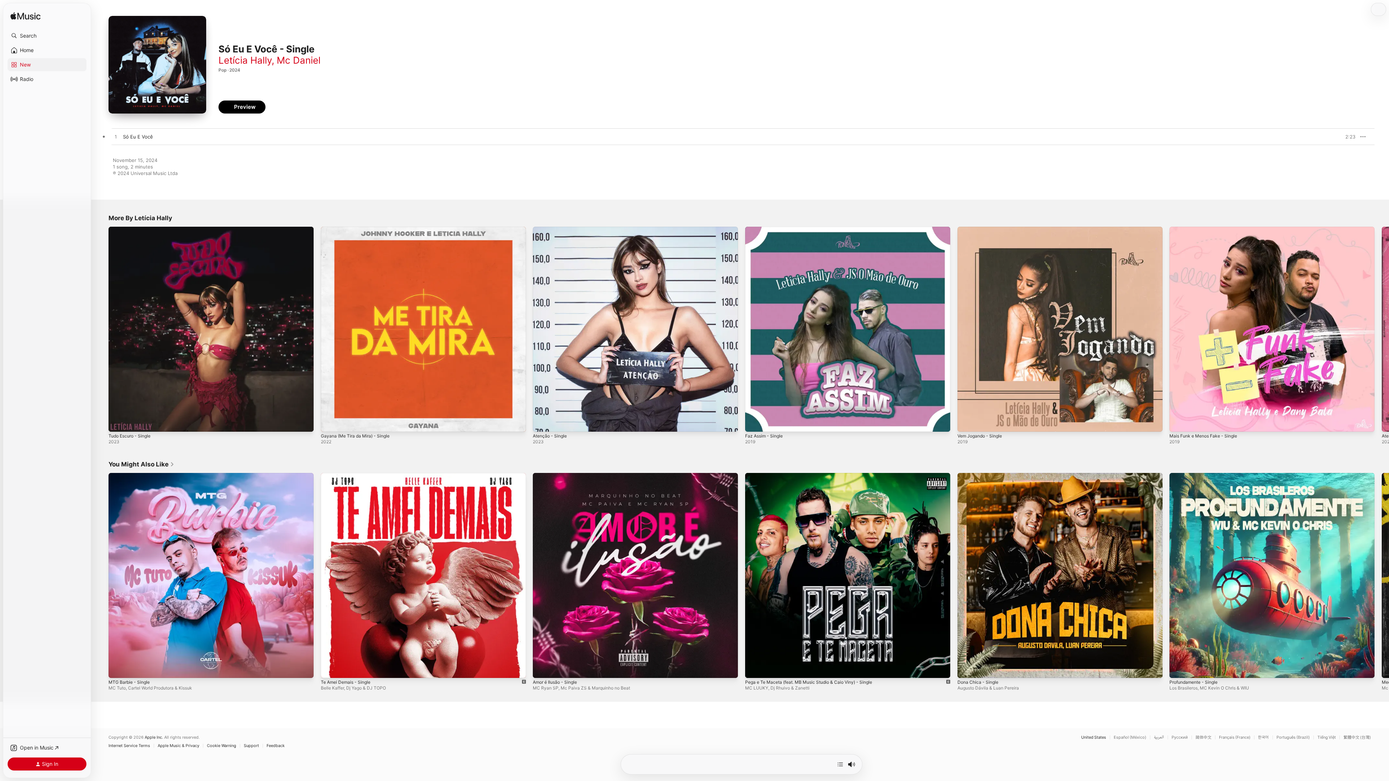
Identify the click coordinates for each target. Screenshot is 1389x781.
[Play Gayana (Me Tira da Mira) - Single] (329, 422)
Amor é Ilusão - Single (557, 476)
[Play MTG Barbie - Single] (117, 668)
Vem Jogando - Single (982, 229)
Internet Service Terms (129, 746)
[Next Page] (1382, 329)
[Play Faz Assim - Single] (754, 422)
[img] (25, 16)
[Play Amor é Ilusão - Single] (541, 668)
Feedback (276, 746)
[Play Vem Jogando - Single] (966, 422)
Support (251, 746)
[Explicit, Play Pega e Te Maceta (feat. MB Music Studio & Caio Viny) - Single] (754, 668)
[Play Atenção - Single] (541, 422)
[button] (47, 36)
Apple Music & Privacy (178, 746)
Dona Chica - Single (979, 476)
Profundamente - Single (1196, 476)
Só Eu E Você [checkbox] (138, 137)
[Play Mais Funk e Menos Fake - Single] (1178, 422)
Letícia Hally (245, 60)
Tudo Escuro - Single (132, 229)
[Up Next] (840, 764)
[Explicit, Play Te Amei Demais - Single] (329, 668)
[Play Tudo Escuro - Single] (117, 422)
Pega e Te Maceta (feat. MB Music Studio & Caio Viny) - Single (815, 476)
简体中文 (1203, 737)
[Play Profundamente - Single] (1178, 668)
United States (1093, 737)
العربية (1159, 737)
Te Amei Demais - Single (348, 476)
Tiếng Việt (1326, 737)
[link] (141, 464)
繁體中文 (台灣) (1357, 737)
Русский (1180, 737)
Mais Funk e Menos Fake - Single (1207, 229)
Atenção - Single (551, 229)
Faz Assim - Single (766, 229)
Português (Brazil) (1293, 737)
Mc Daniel (298, 60)
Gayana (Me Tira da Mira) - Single (358, 229)
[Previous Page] (101, 329)
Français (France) (1234, 737)
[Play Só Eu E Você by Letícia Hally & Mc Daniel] (116, 137)
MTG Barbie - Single (131, 476)
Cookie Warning (221, 746)
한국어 (1263, 737)
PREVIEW (1347, 137)
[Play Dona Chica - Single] (966, 668)
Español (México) (1130, 737)
